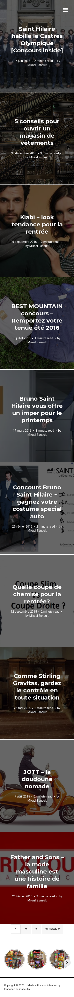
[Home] (31, 15)
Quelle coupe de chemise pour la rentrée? (37, 594)
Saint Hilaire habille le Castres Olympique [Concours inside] (37, 39)
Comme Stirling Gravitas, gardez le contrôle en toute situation (37, 686)
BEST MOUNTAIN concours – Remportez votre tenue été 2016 (37, 317)
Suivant (52, 929)
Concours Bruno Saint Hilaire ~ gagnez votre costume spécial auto (37, 502)
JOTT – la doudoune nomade (37, 779)
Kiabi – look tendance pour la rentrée (37, 224)
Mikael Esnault (37, 65)
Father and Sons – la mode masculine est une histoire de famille (37, 872)
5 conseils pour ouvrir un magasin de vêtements (37, 132)
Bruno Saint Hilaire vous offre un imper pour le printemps (37, 409)
